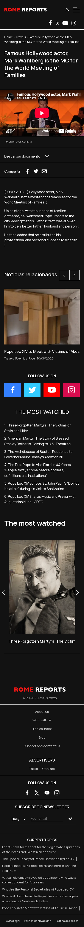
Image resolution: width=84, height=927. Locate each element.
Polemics (21, 358)
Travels (21, 37)
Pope (31, 358)
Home (8, 37)
